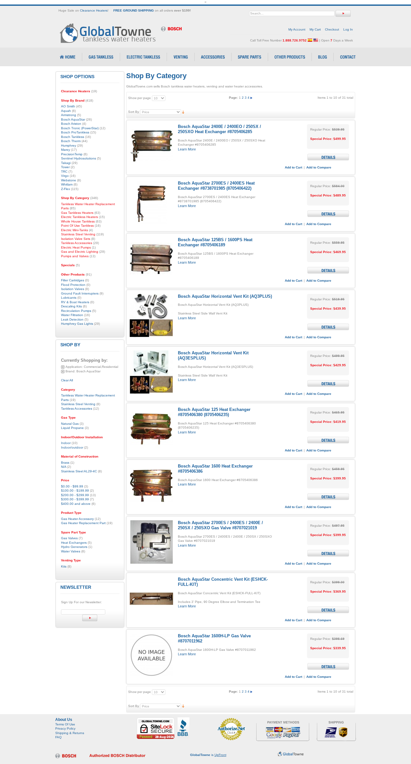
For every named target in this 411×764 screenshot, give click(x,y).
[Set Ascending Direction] (183, 112)
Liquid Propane (72, 428)
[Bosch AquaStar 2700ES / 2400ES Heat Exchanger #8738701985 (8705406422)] (151, 202)
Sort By (133, 112)
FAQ (58, 737)
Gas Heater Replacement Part (83, 523)
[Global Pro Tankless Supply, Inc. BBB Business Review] (183, 719)
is (208, 755)
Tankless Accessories (76, 408)
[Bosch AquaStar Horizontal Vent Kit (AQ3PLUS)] (151, 315)
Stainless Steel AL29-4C (79, 471)
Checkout (332, 29)
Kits (63, 566)
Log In (348, 29)
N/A (63, 466)
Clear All (67, 380)
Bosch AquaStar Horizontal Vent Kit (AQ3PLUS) (225, 296)
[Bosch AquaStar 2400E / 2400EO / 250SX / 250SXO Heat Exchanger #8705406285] (151, 146)
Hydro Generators (74, 547)
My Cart (315, 29)
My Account (296, 29)
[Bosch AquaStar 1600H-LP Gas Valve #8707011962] (151, 655)
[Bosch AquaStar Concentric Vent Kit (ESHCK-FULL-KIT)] (151, 598)
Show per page (139, 98)
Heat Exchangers (74, 542)
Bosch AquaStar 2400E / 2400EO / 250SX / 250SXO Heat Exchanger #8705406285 (219, 129)
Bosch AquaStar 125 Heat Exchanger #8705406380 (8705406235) (214, 412)
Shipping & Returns (69, 733)
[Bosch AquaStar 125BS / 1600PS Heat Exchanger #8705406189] (151, 259)
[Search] (343, 13)
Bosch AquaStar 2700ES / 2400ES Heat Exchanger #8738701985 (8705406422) (216, 186)
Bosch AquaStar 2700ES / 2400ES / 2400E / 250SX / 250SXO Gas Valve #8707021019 (220, 525)
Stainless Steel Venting (78, 404)
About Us (63, 719)
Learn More (187, 149)
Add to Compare (318, 167)
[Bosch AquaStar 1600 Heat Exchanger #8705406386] (151, 485)
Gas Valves (69, 538)
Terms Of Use (65, 724)
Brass (65, 462)
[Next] (251, 97)
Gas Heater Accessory (77, 519)
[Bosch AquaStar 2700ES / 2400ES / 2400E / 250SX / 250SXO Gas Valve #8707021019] (151, 542)
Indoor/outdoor (72, 447)
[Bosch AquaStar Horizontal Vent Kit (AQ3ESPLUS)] (151, 372)
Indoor (66, 443)
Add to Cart (293, 167)
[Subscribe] (89, 617)
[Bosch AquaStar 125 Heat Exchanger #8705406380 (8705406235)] (151, 428)
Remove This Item (63, 367)
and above (76, 503)
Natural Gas (70, 423)
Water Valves (70, 551)
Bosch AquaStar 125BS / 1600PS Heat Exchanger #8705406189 (215, 242)
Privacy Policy (65, 728)
